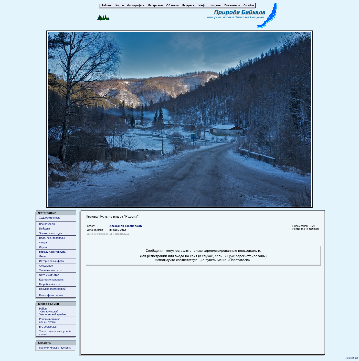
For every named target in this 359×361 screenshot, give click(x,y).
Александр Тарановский (126, 225)
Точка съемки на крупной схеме (55, 333)
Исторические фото (51, 261)
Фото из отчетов (49, 274)
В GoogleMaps (48, 326)
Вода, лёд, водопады (52, 237)
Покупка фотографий (52, 288)
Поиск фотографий (51, 295)
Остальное (46, 265)
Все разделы (47, 223)
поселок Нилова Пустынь (55, 347)
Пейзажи (44, 228)
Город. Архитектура (52, 251)
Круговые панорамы (51, 279)
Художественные (49, 217)
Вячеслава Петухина (249, 17)
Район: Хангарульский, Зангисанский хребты (52, 311)
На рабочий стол (49, 284)
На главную (352, 358)
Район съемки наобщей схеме (49, 320)
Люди (42, 256)
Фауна (43, 247)
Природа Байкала (239, 12)
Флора (43, 242)
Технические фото (50, 270)
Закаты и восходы (50, 233)
